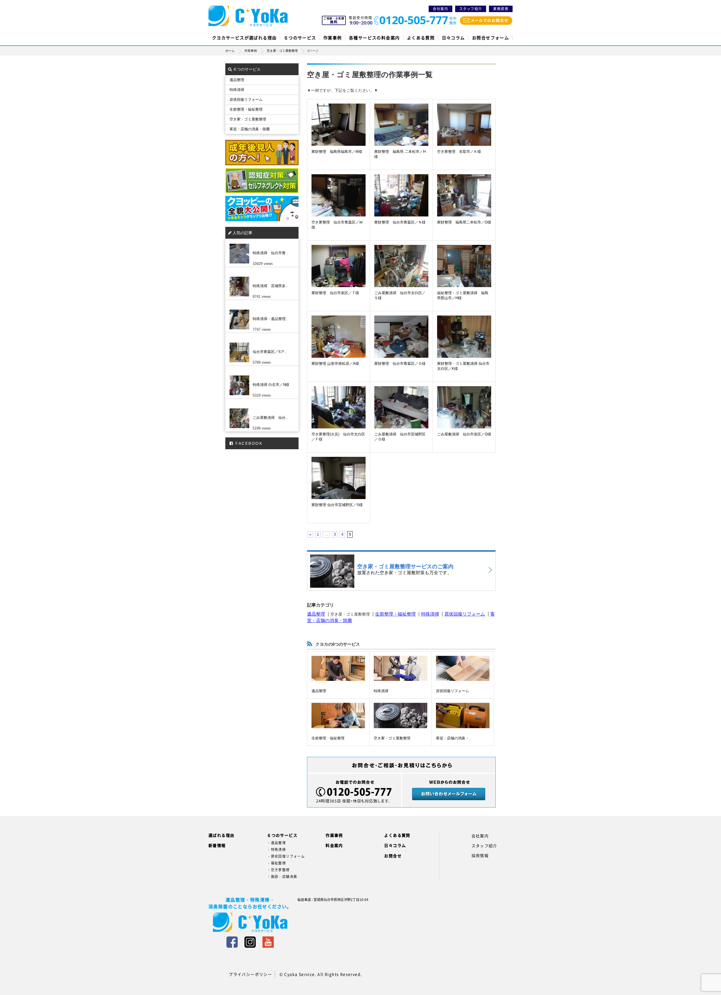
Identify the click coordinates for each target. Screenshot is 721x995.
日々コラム (453, 38)
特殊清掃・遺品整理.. (270, 319)
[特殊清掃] (400, 668)
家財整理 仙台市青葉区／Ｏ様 (400, 363)
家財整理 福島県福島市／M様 (336, 151)
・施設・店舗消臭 (282, 876)
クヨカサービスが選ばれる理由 (244, 38)
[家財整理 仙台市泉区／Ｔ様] (338, 272)
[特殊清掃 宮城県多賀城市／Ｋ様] (260, 276)
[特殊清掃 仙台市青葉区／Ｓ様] (260, 243)
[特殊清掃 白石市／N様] (260, 375)
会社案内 (440, 8)
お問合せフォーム (490, 38)
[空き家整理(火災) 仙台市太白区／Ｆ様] (338, 413)
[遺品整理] (338, 668)
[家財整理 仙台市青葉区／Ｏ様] (401, 343)
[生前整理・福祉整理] (338, 715)
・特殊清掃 (276, 849)
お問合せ (393, 855)
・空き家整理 (278, 869)
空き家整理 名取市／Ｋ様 (459, 151)
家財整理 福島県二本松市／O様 (464, 222)
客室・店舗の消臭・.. (453, 738)
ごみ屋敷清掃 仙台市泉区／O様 (464, 434)
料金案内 (334, 845)
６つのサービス (300, 38)
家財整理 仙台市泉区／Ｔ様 (335, 293)
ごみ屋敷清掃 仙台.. (270, 417)
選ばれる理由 (221, 835)
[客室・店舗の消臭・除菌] (462, 715)
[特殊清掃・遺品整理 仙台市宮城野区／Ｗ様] (260, 309)
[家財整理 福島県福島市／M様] (338, 131)
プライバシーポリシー (250, 974)
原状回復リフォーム (464, 614)
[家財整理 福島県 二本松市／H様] (401, 131)
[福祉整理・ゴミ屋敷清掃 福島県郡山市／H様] (464, 272)
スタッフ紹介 (470, 8)
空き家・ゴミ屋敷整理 (392, 738)
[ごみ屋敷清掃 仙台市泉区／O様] (464, 413)
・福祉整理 (276, 863)
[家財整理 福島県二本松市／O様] (464, 201)
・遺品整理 (276, 842)
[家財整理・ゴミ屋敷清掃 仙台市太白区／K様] (464, 343)
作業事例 (332, 38)
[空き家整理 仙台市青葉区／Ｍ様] (338, 201)
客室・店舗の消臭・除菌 (250, 129)
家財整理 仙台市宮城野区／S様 (337, 505)
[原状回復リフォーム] (462, 668)
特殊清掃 (430, 614)
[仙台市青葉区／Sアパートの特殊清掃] (260, 342)
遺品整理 (316, 614)
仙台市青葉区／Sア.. (270, 352)
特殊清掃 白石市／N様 (271, 385)
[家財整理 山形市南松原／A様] (338, 343)
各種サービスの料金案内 (374, 38)
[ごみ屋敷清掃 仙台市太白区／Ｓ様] (401, 272)
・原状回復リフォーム (286, 856)
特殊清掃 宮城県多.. (270, 286)
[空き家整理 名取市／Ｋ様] (464, 131)
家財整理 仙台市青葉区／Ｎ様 (400, 222)
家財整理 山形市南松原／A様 (335, 363)
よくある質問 (421, 38)
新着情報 (217, 845)
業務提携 (500, 8)
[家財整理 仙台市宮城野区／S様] (338, 484)
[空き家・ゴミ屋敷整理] (400, 715)
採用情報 (480, 855)
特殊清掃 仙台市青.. (270, 253)
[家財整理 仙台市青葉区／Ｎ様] (401, 201)
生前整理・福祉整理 (395, 614)
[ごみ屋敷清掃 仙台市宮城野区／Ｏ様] (401, 413)
